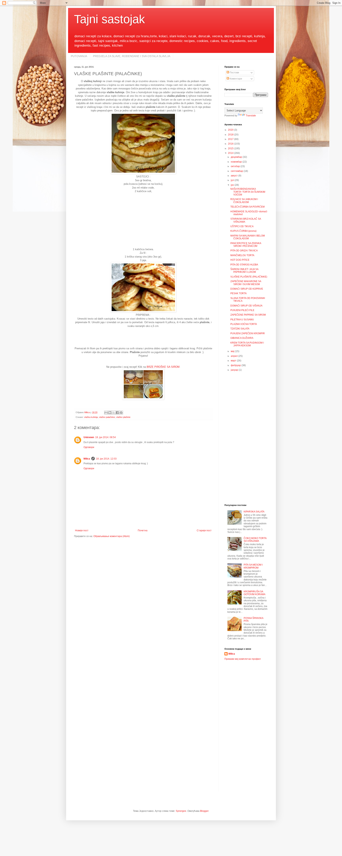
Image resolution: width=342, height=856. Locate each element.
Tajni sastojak (109, 19)
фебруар (236, 365)
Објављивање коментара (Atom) (111, 536)
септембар (237, 171)
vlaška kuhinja (91, 417)
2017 (231, 139)
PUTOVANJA (79, 56)
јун (233, 185)
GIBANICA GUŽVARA (241, 338)
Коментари (235, 78)
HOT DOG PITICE (239, 260)
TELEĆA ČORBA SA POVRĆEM (247, 206)
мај (233, 351)
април (234, 356)
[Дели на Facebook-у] (117, 413)
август (234, 175)
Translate (251, 115)
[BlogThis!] (110, 413)
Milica (87, 458)
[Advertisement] (143, 221)
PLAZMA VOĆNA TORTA (243, 324)
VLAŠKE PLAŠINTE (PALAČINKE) (248, 276)
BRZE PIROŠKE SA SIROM (163, 366)
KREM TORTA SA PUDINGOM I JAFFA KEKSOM (247, 344)
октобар (235, 166)
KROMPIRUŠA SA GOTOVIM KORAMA (254, 593)
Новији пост (81, 530)
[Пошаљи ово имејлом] (106, 413)
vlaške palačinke (107, 417)
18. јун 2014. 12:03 (106, 458)
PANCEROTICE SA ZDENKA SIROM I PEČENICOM (245, 244)
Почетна (142, 530)
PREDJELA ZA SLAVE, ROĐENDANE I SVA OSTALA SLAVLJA (131, 56)
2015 (231, 148)
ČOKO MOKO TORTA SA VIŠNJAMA (255, 539)
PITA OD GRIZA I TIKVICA (244, 250)
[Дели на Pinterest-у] (121, 413)
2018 (231, 134)
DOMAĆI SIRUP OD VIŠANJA (246, 305)
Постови (234, 72)
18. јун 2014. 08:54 (105, 437)
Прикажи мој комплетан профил (242, 659)
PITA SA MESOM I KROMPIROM (253, 566)
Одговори (89, 447)
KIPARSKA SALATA (254, 511)
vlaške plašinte (123, 417)
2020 (231, 129)
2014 (231, 153)
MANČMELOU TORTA (242, 255)
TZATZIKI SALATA (239, 328)
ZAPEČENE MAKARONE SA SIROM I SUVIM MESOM (245, 282)
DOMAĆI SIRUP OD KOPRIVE (246, 288)
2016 (231, 143)
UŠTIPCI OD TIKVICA (242, 226)
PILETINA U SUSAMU (242, 319)
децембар (237, 157)
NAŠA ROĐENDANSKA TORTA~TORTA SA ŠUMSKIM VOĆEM (247, 192)
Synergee (181, 811)
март (234, 360)
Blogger (204, 811)
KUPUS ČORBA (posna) (243, 231)
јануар (235, 370)
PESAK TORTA (238, 293)
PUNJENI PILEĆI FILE (242, 310)
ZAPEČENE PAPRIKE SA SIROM (248, 314)
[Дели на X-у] (114, 413)
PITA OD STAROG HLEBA (244, 264)
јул (233, 180)
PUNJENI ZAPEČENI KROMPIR (247, 333)
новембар (236, 161)
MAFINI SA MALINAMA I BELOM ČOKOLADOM (247, 237)
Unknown (89, 437)
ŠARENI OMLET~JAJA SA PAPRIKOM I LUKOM (244, 270)
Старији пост (204, 530)
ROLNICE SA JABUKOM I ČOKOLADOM (244, 200)
